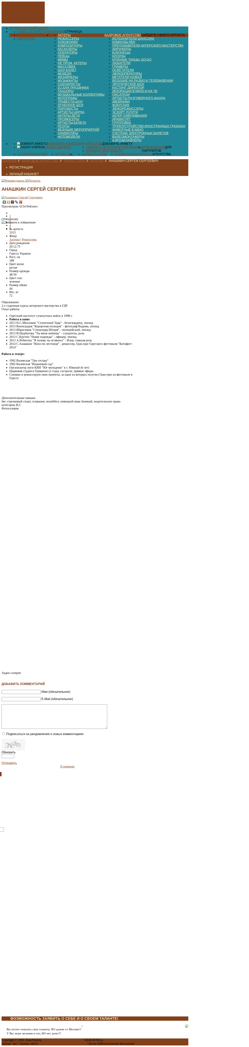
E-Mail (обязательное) (57, 699)
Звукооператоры (127, 73)
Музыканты (68, 80)
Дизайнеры (68, 77)
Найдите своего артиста (163, 35)
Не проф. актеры (72, 63)
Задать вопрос (58, 147)
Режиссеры (68, 38)
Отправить (9, 763)
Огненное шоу (70, 105)
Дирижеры (121, 49)
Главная (57, 31)
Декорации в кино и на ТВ (134, 91)
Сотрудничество (32, 154)
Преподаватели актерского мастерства (147, 45)
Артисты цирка (71, 112)
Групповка (121, 122)
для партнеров (157, 149)
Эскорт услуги (125, 112)
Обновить (9, 752)
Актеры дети (69, 115)
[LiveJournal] (17, 202)
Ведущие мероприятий (78, 129)
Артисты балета (72, 122)
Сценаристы (69, 84)
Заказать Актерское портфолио (114, 147)
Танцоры (66, 91)
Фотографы (67, 98)
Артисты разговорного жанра (138, 98)
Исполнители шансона (133, 38)
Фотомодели (69, 136)
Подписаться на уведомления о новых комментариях (45, 734)
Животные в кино (127, 129)
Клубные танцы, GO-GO (131, 59)
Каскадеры (67, 49)
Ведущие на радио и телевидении (142, 80)
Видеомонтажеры (128, 136)
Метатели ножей (127, 77)
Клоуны (118, 56)
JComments (67, 766)
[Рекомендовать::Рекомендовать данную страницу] (13, 180)
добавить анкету (117, 143)
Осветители (123, 70)
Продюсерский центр (28, 28)
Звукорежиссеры (127, 108)
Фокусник (120, 105)
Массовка (66, 66)
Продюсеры (68, 119)
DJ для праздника (73, 87)
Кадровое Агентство (122, 35)
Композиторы (70, 45)
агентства (162, 154)
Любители (121, 63)
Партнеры (26, 38)
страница (73, 31)
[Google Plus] (21, 202)
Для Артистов (90, 143)
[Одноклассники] (8, 202)
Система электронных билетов (140, 133)
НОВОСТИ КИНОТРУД (33, 31)
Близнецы (121, 52)
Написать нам (94, 154)
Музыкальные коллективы (81, 94)
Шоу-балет (67, 70)
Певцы (63, 56)
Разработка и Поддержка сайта (63, 1040)
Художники (68, 42)
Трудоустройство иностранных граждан (148, 126)
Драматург (121, 119)
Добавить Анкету (63, 143)
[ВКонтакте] (4, 202)
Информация (153, 147)
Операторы (67, 52)
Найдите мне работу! (104, 150)
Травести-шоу (70, 101)
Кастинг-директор (128, 87)
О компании (125, 154)
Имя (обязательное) (55, 691)
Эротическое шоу (128, 84)
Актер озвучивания (129, 115)
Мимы (63, 59)
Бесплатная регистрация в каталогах (63, 1043)
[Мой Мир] (13, 202)
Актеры (64, 35)
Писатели (121, 94)
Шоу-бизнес (28, 35)
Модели (64, 73)
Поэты (63, 126)
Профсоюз (64, 154)
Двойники (121, 101)
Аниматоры (68, 133)
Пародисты (68, 108)
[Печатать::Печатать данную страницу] (32, 180)
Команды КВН (123, 42)
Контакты (144, 154)
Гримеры (120, 66)
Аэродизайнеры (126, 140)
